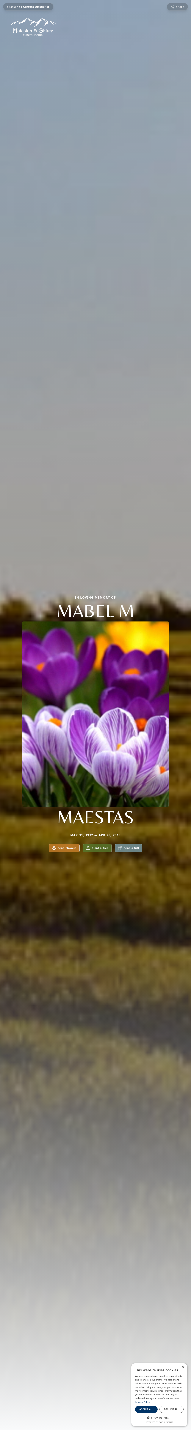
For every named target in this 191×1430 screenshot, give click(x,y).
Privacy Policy (142, 1402)
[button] (159, 1417)
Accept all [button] (146, 1409)
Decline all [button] (171, 1409)
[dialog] (159, 1394)
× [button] (183, 1367)
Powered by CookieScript (159, 1422)
